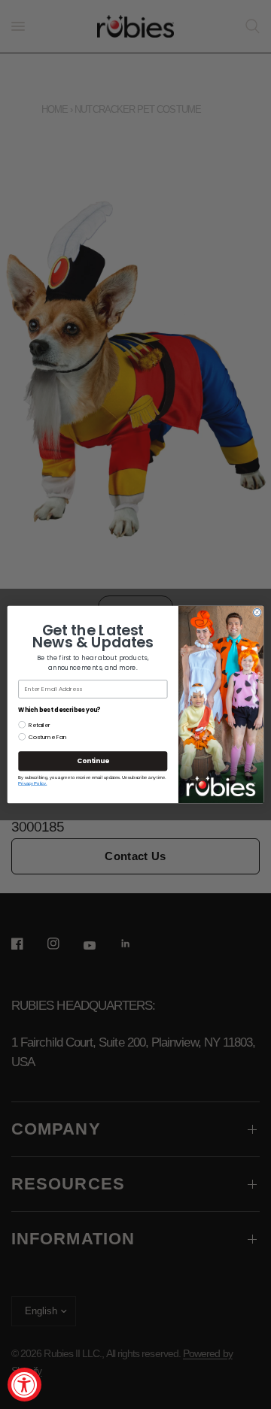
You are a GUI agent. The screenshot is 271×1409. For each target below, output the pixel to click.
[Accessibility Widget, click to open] (24, 1384)
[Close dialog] (257, 613)
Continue (92, 760)
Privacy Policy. (32, 783)
